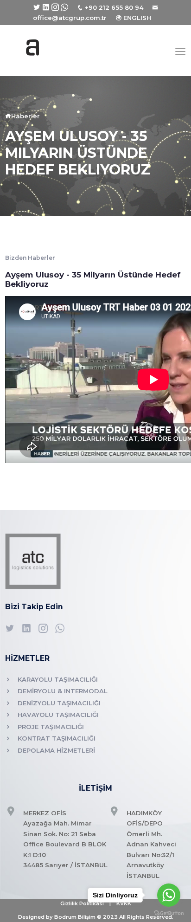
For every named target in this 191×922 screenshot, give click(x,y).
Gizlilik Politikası (82, 903)
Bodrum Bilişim (75, 917)
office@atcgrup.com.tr (70, 17)
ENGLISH (137, 17)
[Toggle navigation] (180, 51)
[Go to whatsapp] (168, 895)
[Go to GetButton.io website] (169, 913)
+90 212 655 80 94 (114, 7)
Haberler (25, 116)
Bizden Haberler (30, 257)
